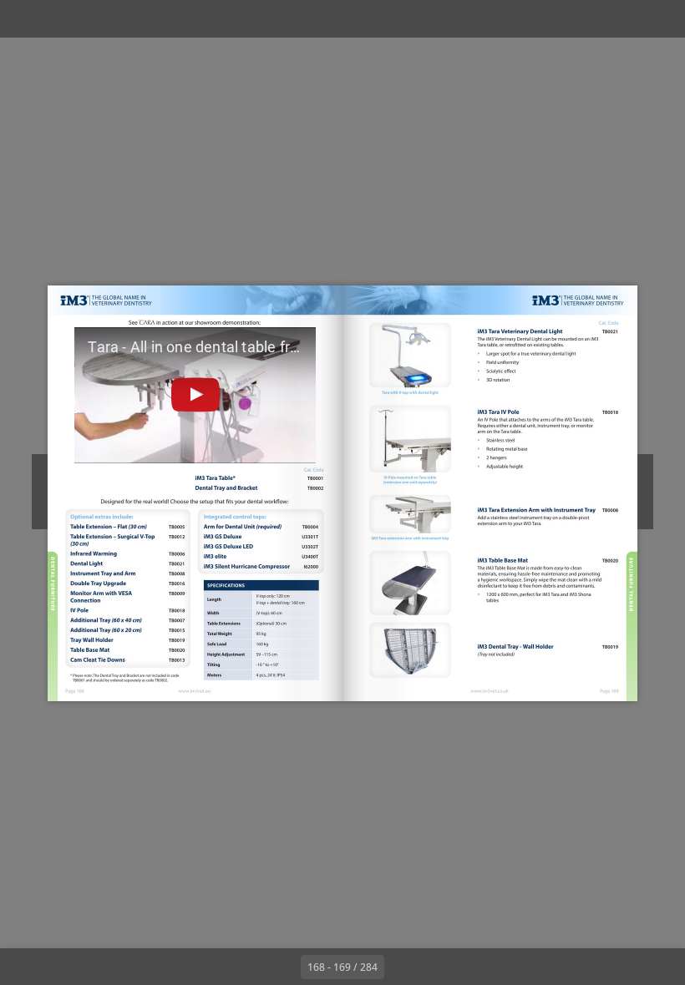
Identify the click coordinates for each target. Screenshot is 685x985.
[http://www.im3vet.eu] (195, 690)
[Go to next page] (402, 966)
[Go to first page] (245, 966)
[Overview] (99, 19)
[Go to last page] (439, 966)
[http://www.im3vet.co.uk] (490, 691)
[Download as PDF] (136, 19)
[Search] (61, 19)
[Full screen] (661, 19)
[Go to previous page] (282, 966)
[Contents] (24, 19)
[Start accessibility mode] (212, 19)
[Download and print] (174, 19)
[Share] (623, 19)
